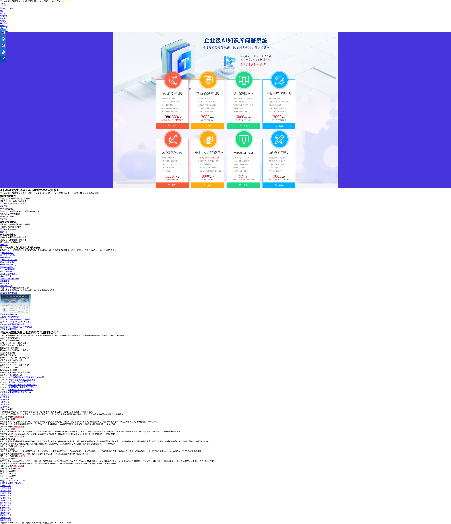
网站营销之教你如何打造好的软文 (22, 385)
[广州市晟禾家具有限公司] (15, 319)
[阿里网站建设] (6, 8)
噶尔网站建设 (5, 510)
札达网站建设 (5, 508)
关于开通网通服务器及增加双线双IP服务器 (26, 377)
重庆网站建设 (5, 496)
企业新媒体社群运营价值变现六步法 (23, 387)
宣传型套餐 (4, 397)
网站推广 (4, 21)
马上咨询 (172, 126)
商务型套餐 (4, 402)
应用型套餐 (4, 400)
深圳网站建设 (5, 498)
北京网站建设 (5, 488)
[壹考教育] (8, 314)
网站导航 (4, 4)
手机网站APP (5, 395)
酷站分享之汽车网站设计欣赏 (20, 390)
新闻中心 (4, 26)
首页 (2, 11)
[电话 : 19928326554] (3, 52)
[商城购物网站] (10, 317)
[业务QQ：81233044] (3, 32)
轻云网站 (4, 18)
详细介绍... (18, 417)
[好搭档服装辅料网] (12, 324)
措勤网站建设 (5, 520)
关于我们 (4, 13)
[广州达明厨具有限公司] (15, 312)
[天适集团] (8, 293)
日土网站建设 (5, 513)
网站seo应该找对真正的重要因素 (21, 380)
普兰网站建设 (5, 505)
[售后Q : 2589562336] (3, 45)
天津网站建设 (5, 493)
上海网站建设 (5, 491)
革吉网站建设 (5, 515)
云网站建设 (4, 407)
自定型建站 (4, 404)
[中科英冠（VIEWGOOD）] (15, 322)
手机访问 (4, 6)
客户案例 (4, 23)
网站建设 (4, 16)
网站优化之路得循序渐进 (18, 382)
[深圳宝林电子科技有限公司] (16, 327)
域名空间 (4, 28)
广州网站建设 (5, 486)
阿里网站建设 (5, 503)
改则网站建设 (5, 518)
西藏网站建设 (5, 500)
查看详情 (4, 206)
